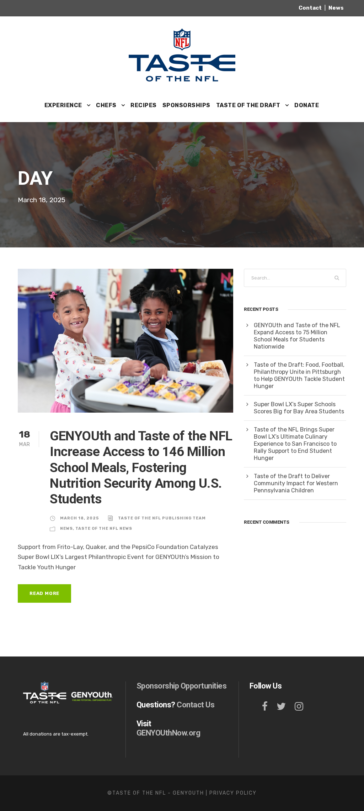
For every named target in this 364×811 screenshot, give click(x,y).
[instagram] (299, 706)
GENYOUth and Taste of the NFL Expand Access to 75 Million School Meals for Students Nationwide (297, 336)
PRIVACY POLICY (233, 793)
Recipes (143, 105)
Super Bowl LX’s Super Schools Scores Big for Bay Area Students (299, 408)
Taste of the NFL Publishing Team (162, 518)
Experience (63, 105)
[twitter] (281, 706)
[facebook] (265, 706)
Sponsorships (186, 105)
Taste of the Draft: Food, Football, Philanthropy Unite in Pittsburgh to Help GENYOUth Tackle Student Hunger (299, 375)
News (66, 528)
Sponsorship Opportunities (181, 685)
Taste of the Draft (248, 105)
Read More (44, 593)
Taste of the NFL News (103, 528)
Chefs (106, 105)
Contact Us (195, 704)
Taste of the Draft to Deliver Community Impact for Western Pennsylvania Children (296, 483)
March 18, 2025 (79, 518)
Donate (306, 105)
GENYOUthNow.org (168, 732)
